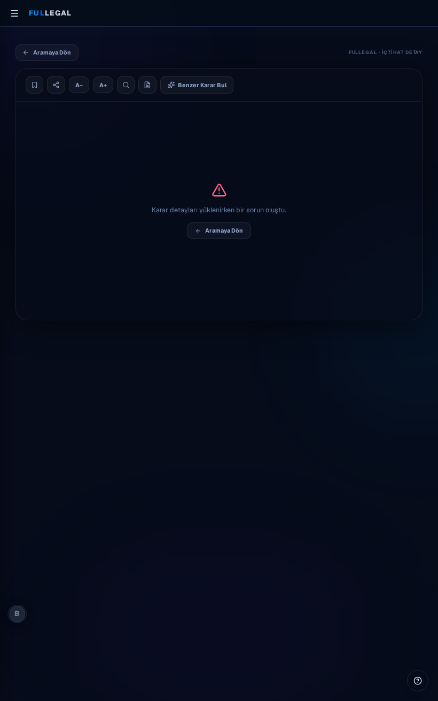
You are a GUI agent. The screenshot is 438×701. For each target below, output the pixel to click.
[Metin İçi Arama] (126, 85)
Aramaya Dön (52, 52)
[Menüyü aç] (14, 13)
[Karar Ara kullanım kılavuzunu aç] (417, 680)
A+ (103, 85)
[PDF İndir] (147, 85)
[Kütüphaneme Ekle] (35, 85)
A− (79, 85)
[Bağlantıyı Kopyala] (56, 85)
